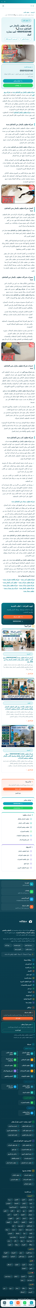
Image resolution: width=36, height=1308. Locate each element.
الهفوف (8, 1222)
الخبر (17, 1218)
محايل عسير (13, 1237)
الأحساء (15, 1222)
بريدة (9, 1199)
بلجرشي (10, 1233)
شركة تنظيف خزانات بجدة (26, 582)
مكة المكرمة (23, 1207)
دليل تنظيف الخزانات (23, 855)
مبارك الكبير (21, 1256)
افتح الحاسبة (18, 1030)
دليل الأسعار (18, 793)
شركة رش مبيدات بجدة (11, 588)
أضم (9, 1214)
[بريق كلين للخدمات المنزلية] (32, 6)
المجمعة (16, 1203)
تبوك (22, 1241)
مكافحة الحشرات (24, 831)
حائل (15, 1241)
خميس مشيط (29, 1229)
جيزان (20, 1229)
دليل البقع (26, 863)
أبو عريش (22, 1237)
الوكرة (16, 1264)
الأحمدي (30, 1256)
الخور (31, 1268)
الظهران (10, 1218)
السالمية (13, 1256)
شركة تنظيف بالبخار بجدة (26, 588)
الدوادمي (8, 1203)
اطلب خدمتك (16, 617)
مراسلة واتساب (17, 808)
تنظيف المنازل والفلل (23, 819)
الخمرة (15, 1214)
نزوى (10, 1288)
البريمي (30, 1292)
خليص (5, 1211)
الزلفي (23, 1203)
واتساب (17, 85)
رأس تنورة (20, 1226)
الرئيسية (33, 12)
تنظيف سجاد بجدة (29, 591)
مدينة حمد (29, 1280)
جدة (31, 1207)
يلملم (31, 1218)
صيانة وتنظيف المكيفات (23, 835)
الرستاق (22, 1292)
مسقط (30, 1288)
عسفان (30, 1214)
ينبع (24, 1211)
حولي (21, 1252)
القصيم (16, 1199)
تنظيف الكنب (26, 12)
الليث (12, 1211)
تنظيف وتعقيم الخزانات (23, 827)
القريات (23, 1244)
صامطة (17, 1233)
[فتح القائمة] (3, 6)
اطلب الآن (18, 1018)
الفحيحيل (5, 1256)
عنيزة (31, 1203)
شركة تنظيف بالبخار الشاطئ (22, 112)
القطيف (23, 1222)
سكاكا (30, 1244)
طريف (9, 1244)
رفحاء (16, 1244)
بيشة (7, 1229)
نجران (13, 1229)
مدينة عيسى (7, 1276)
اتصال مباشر (17, 81)
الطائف (30, 1211)
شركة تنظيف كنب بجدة (28, 579)
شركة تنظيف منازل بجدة (10, 585)
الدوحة (30, 1264)
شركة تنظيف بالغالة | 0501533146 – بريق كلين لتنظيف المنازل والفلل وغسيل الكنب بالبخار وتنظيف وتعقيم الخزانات (18, 756)
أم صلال (9, 1264)
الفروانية (13, 1252)
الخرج (23, 1199)
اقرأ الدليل (30, 673)
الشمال (24, 1268)
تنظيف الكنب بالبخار (23, 823)
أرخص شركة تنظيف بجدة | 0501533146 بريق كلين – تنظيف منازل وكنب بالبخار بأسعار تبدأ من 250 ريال (18, 660)
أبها (13, 1226)
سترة (22, 1280)
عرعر (9, 1241)
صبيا (24, 1233)
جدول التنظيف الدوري (23, 868)
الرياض (30, 1199)
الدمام (24, 1218)
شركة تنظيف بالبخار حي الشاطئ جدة (24, 92)
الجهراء (5, 1252)
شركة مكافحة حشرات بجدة (11, 579)
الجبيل (30, 1222)
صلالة (23, 1288)
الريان (23, 1264)
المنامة (30, 1276)
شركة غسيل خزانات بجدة (26, 585)
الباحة (30, 1233)
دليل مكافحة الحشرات (23, 859)
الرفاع (15, 1276)
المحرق (23, 1276)
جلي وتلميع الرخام (24, 839)
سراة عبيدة (29, 1241)
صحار (17, 1288)
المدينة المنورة (13, 1207)
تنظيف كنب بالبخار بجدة (10, 582)
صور (4, 1288)
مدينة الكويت (29, 1252)
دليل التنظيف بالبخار (23, 851)
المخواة (30, 1237)
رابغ (18, 1211)
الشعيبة (23, 1214)
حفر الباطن (29, 1226)
